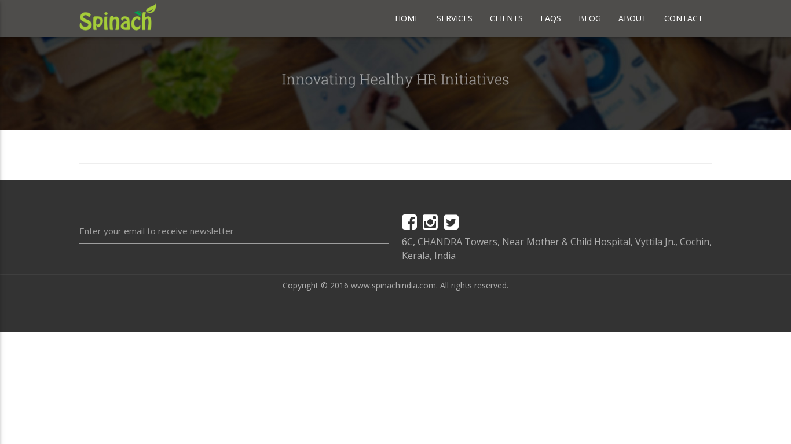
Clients (506, 18)
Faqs (550, 18)
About (632, 18)
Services (455, 18)
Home (407, 18)
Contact (683, 18)
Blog (589, 18)
